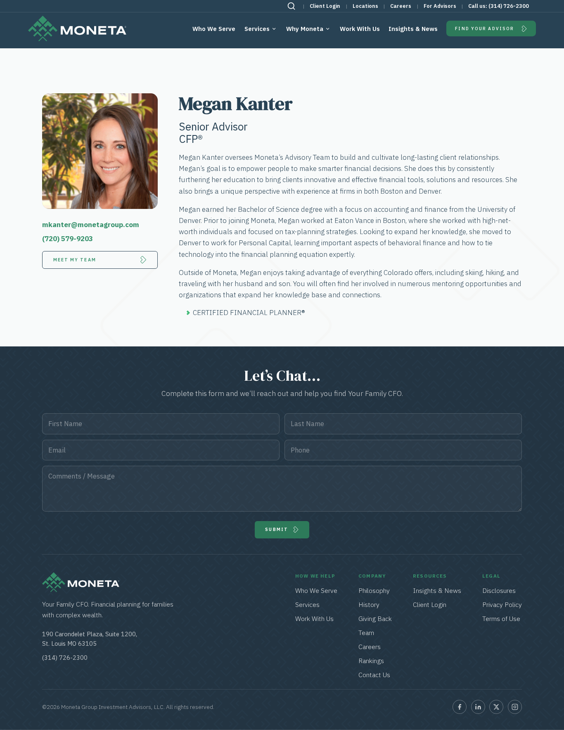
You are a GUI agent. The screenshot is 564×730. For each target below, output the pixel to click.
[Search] (291, 6)
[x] (496, 707)
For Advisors (440, 5)
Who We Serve (213, 29)
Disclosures (499, 590)
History (368, 604)
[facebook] (460, 707)
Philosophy (374, 590)
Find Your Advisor (484, 28)
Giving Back (375, 618)
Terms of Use (501, 618)
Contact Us (374, 675)
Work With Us (360, 29)
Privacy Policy (502, 604)
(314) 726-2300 (508, 5)
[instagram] (515, 707)
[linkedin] (478, 707)
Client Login (325, 5)
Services (257, 29)
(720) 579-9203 (67, 238)
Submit (276, 529)
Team (366, 632)
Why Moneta (304, 29)
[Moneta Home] (80, 589)
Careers (400, 5)
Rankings (371, 661)
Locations (365, 5)
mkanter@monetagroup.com (90, 224)
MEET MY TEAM (74, 260)
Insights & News (413, 29)
